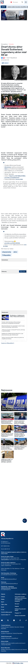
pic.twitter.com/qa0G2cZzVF (11, 177)
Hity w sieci (22, 271)
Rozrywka (11, 44)
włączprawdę (6, 252)
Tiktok (26, 620)
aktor (15, 252)
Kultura (3, 596)
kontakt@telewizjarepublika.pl (9, 579)
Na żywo (15, 2)
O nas (2, 609)
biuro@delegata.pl (6, 589)
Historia (3, 594)
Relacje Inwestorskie (20, 615)
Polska (2, 599)
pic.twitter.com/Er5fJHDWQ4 (12, 243)
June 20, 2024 (19, 179)
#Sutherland (7, 167)
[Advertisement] (14, 658)
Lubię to (6, 63)
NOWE (3, 7)
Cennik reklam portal (6, 612)
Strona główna (4, 44)
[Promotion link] (14, 15)
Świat (2, 607)
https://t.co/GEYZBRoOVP (16, 176)
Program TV (18, 613)
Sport (2, 602)
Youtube (2, 620)
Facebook (20, 620)
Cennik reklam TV (5, 614)
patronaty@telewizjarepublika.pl (9, 583)
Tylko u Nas (4, 604)
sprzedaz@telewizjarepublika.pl (9, 574)
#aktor (6, 169)
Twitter (8, 620)
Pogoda (17, 606)
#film (24, 176)
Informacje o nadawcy (20, 594)
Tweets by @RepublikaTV (7, 343)
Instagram (14, 620)
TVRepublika (6, 255)
